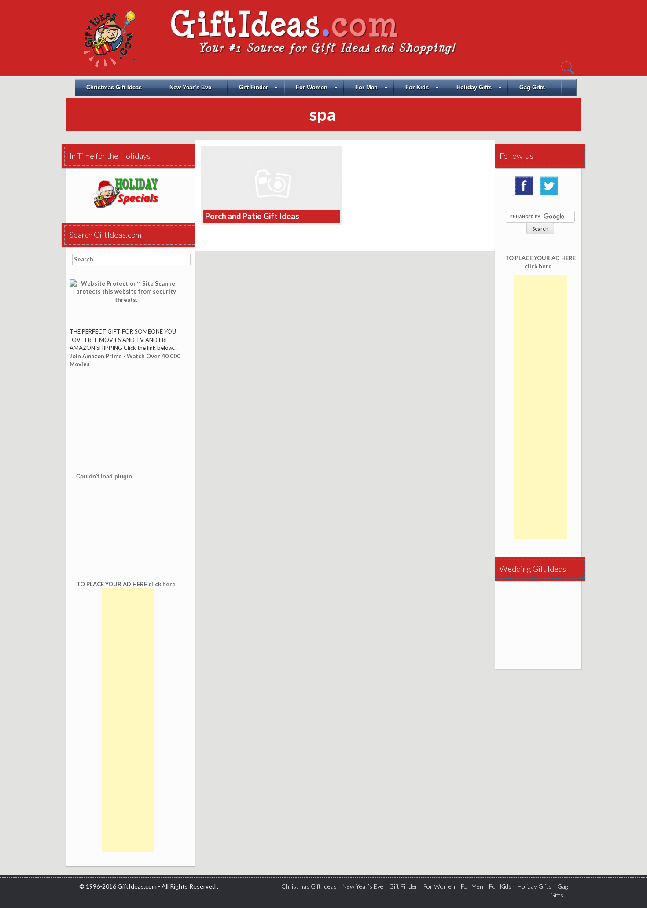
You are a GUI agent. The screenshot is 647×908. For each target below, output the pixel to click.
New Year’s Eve (190, 87)
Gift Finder (253, 87)
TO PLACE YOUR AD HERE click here (540, 262)
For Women (311, 87)
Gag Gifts (532, 87)
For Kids (417, 87)
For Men (366, 87)
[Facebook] (526, 188)
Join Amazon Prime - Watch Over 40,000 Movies (125, 360)
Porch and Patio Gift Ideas (252, 216)
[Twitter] (551, 188)
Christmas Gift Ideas (114, 87)
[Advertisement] (128, 720)
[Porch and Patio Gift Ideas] (271, 185)
